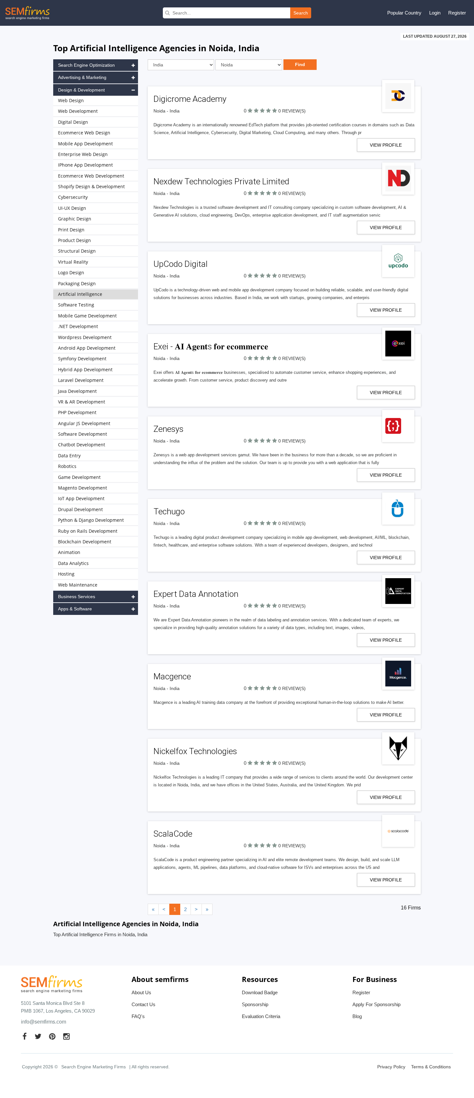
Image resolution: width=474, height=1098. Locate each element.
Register (457, 12)
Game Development (79, 477)
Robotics (67, 466)
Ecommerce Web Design (84, 133)
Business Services (76, 596)
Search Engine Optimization (86, 65)
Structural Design (77, 251)
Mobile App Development (85, 144)
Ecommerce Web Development (91, 176)
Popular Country (404, 12)
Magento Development (82, 488)
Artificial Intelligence (80, 294)
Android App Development (86, 348)
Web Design (71, 100)
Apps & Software (75, 608)
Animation (69, 552)
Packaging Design (77, 283)
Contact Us (143, 1004)
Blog (357, 1016)
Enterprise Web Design (83, 154)
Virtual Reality (73, 262)
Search (300, 12)
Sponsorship (255, 1004)
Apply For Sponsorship (376, 1004)
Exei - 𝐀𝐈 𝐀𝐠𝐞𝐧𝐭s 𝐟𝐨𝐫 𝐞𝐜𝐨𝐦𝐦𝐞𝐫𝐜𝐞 (210, 346)
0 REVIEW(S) (292, 110)
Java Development (77, 391)
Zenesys (168, 429)
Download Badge (260, 992)
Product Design (74, 240)
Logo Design (71, 272)
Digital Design (73, 122)
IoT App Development (81, 498)
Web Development (78, 111)
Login (434, 12)
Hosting (66, 574)
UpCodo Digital (180, 264)
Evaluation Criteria (261, 1016)
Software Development (82, 434)
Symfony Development (82, 358)
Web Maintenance (77, 585)
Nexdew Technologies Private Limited (221, 181)
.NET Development (78, 326)
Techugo (169, 511)
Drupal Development (80, 509)
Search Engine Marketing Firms (93, 1066)
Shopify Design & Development (91, 186)
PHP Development (77, 412)
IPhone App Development (85, 165)
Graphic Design (74, 219)
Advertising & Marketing (82, 77)
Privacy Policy (391, 1066)
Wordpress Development (85, 337)
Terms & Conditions (431, 1066)
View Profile (386, 145)
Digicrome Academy (189, 99)
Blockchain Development (84, 542)
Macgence (172, 676)
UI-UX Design (72, 208)
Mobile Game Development (87, 316)
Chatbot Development (81, 445)
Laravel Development (81, 380)
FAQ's (138, 1016)
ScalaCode (172, 834)
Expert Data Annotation (195, 594)
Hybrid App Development (85, 369)
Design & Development (81, 89)
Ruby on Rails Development (87, 531)
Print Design (71, 230)
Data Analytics (73, 563)
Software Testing (76, 305)
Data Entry (69, 455)
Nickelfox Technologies (195, 751)
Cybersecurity (73, 197)
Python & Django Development (91, 520)
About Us (141, 992)
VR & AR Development (81, 402)
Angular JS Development (84, 423)
